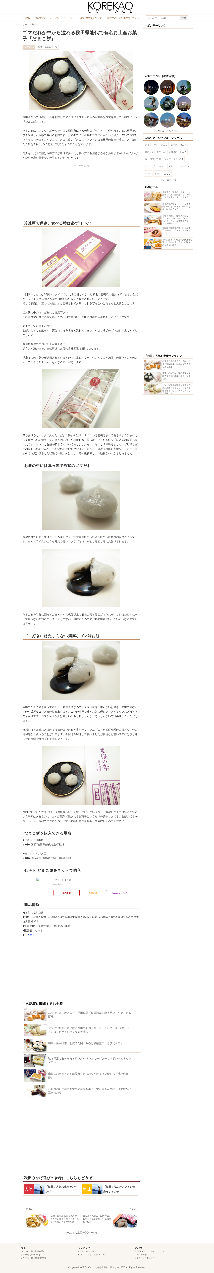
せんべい (184, 144)
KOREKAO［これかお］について (150, 1251)
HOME (26, 17)
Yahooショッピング (119, 893)
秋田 (40, 47)
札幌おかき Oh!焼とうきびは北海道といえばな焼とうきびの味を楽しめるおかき (177, 242)
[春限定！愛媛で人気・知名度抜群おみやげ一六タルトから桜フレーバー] (153, 235)
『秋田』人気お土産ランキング (61, 1189)
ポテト (157, 173)
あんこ (164, 144)
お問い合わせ (141, 1254)
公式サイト (31, 935)
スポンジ (149, 152)
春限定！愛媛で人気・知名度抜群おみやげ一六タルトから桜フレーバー (176, 230)
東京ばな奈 (155, 159)
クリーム (161, 152)
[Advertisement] (51, 191)
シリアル (184, 166)
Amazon (93, 893)
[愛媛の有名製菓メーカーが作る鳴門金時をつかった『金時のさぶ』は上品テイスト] (153, 211)
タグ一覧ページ (168, 180)
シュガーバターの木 (174, 159)
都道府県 (40, 17)
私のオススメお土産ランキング (123, 17)
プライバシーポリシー (145, 1258)
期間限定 (172, 152)
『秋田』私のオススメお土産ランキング (119, 1189)
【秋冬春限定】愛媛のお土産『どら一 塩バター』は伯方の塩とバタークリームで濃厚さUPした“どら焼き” (176, 220)
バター (162, 166)
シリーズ (69, 17)
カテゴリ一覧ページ (168, 130)
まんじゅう (150, 166)
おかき (183, 152)
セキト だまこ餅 (62, 880)
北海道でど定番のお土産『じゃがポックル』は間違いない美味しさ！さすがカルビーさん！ (176, 194)
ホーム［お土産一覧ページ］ (81, 1232)
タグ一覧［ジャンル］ (31, 1254)
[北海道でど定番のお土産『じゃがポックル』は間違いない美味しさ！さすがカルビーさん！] (153, 199)
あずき (174, 144)
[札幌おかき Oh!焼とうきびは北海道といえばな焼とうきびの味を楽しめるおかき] (153, 247)
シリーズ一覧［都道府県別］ (34, 1258)
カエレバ (62, 884)
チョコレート (151, 144)
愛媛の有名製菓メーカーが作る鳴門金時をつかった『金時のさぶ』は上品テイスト (176, 206)
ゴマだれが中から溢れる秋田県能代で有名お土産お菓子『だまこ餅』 (176, 376)
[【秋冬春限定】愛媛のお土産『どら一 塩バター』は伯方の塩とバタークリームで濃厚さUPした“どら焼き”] (153, 223)
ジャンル (54, 17)
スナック (172, 166)
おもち (48, 47)
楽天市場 (67, 893)
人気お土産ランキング (90, 17)
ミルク (148, 173)
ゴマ (56, 47)
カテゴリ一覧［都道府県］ (33, 1251)
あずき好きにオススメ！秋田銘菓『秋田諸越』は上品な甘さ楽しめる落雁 (176, 364)
